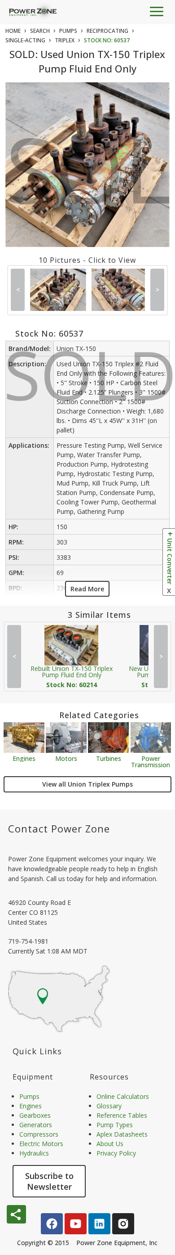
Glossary (109, 1106)
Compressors (38, 1134)
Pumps (29, 1096)
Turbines (108, 758)
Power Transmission (150, 761)
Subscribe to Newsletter (49, 1181)
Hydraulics (34, 1153)
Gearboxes (35, 1115)
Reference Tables (121, 1115)
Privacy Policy (116, 1153)
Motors (66, 758)
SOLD (89, 177)
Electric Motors (41, 1143)
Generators (35, 1124)
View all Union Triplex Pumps (87, 784)
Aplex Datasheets (122, 1134)
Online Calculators (122, 1096)
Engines (24, 758)
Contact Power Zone (59, 828)
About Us (109, 1143)
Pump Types (114, 1124)
